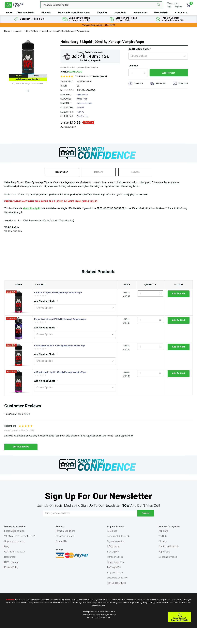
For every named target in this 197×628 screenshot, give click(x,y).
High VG (80, 112)
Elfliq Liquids (113, 546)
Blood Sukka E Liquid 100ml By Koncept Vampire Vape (59, 345)
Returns (135, 172)
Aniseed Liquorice (84, 103)
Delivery (98, 172)
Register (179, 6)
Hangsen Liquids (115, 556)
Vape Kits (102, 12)
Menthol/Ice (82, 94)
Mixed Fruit (82, 99)
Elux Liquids (113, 551)
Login (169, 6)
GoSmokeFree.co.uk (14, 551)
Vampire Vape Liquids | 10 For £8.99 (98, 25)
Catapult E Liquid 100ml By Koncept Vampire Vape (58, 292)
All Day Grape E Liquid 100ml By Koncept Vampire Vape (60, 372)
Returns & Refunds (65, 536)
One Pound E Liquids (168, 546)
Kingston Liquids (115, 572)
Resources (9, 556)
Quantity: (133, 65)
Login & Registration (14, 530)
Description (61, 172)
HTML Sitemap (11, 562)
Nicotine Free (83, 116)
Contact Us (181, 12)
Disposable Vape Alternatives (74, 12)
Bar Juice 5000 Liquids (118, 536)
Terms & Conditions (65, 530)
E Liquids (46, 12)
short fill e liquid (31, 208)
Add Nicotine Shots (139, 49)
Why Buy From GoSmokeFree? (19, 536)
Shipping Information (14, 541)
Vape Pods (120, 12)
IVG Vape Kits (114, 567)
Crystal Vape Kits (115, 541)
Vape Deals (164, 551)
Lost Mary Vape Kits (117, 577)
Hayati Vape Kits (115, 562)
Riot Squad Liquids (116, 582)
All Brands (112, 530)
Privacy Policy (11, 567)
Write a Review (21, 446)
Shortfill (80, 107)
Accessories (140, 12)
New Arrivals (161, 12)
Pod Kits (162, 536)
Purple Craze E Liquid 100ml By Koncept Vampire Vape (60, 319)
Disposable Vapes (167, 556)
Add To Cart (178, 293)
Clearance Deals (25, 12)
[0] (189, 5)
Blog (6, 546)
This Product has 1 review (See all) (91, 76)
